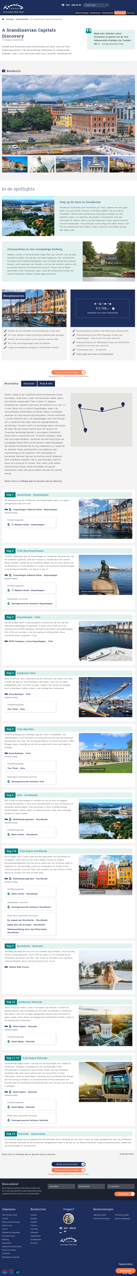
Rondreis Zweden (122, 1215)
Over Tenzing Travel (9, 1215)
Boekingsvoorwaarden (11, 1257)
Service (5, 1229)
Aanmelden (123, 1194)
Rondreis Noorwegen (101, 1219)
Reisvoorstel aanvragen (67, 372)
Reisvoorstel (120, 13)
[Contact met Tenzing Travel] (68, 1218)
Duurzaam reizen (8, 1236)
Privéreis (34, 1222)
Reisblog (5, 1240)
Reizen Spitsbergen (122, 1219)
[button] (85, 430)
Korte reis (34, 1229)
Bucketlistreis (36, 1240)
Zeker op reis (7, 1225)
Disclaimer (6, 1253)
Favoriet (34, 1215)
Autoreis (34, 1219)
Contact (5, 1219)
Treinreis (34, 1225)
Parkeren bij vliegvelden (11, 1232)
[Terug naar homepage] (68, 1241)
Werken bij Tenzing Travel (12, 1246)
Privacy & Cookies (9, 1250)
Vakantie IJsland (99, 1215)
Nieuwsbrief (10, 1184)
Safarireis (34, 1232)
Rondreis (34, 1243)
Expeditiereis (35, 1236)
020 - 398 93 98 (73, 5)
